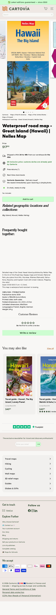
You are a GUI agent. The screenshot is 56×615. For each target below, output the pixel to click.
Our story (5, 532)
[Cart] (46, 9)
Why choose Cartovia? (10, 522)
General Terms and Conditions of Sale (19, 589)
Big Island (6, 215)
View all (50, 348)
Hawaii (14, 215)
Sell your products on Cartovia (13, 542)
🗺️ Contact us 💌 (8, 525)
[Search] (52, 15)
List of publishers (8, 545)
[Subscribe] (38, 444)
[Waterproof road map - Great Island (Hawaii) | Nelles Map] (28, 251)
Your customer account (11, 529)
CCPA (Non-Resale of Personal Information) (21, 595)
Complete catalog (8, 549)
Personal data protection (13, 592)
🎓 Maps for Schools (10, 552)
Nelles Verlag (23, 215)
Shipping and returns (10, 539)
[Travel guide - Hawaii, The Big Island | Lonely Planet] (19, 383)
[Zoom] (45, 105)
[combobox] (28, 15)
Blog (4, 535)
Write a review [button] (28, 332)
